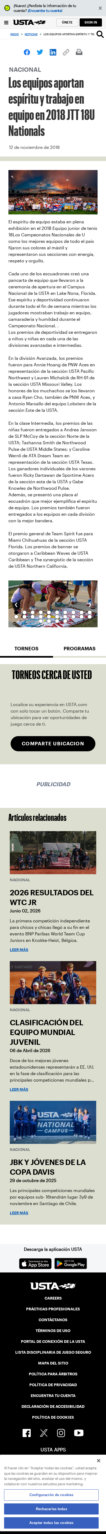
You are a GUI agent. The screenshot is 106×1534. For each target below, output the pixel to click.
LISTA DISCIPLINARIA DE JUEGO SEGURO (53, 1352)
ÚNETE (67, 22)
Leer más (19, 949)
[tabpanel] (53, 714)
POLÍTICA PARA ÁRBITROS (53, 1374)
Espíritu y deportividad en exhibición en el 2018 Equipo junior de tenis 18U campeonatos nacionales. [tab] (16, 612)
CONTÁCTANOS (53, 1319)
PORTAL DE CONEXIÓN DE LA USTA (53, 1341)
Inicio (14, 34)
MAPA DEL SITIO (53, 1363)
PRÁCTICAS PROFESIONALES (53, 1309)
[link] (26, 52)
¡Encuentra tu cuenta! (45, 10)
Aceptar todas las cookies (51, 1523)
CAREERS (53, 1298)
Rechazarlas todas (51, 1509)
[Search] (100, 34)
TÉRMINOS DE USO (53, 1330)
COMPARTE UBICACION (53, 743)
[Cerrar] (99, 1461)
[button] (100, 8)
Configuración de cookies (51, 1495)
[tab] (26, 651)
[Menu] (6, 22)
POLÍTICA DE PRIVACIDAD (53, 1384)
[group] (53, 604)
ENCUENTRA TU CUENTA (53, 1395)
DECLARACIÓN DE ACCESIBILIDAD (53, 1406)
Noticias (31, 34)
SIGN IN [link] (91, 22)
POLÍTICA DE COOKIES (53, 1417)
